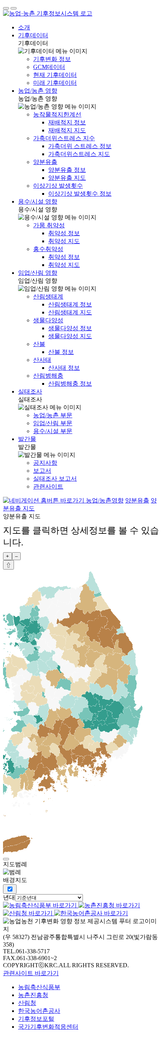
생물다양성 (48, 320)
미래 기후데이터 (55, 83)
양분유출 (45, 162)
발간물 (27, 439)
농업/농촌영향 (105, 500)
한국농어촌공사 (39, 1011)
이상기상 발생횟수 (58, 185)
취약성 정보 (64, 233)
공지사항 (45, 463)
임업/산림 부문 (52, 423)
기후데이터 (33, 35)
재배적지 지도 (67, 130)
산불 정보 (61, 352)
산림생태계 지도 (70, 312)
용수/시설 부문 (52, 431)
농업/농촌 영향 (37, 90)
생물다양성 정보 (70, 328)
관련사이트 (48, 486)
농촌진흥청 (33, 995)
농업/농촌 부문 (52, 415)
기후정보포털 (36, 1019)
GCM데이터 (49, 67)
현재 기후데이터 (55, 75)
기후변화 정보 (52, 59)
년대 (9, 897)
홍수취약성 (48, 249)
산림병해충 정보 (70, 383)
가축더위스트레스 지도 (79, 154)
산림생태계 (48, 296)
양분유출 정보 (67, 170)
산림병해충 (48, 375)
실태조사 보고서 (55, 478)
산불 (39, 344)
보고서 (42, 470)
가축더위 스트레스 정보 (80, 146)
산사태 (42, 360)
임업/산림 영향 (37, 273)
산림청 (27, 1003)
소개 (24, 27)
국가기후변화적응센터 (48, 1026)
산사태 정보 (64, 368)
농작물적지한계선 (57, 114)
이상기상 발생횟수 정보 (80, 193)
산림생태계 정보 (70, 304)
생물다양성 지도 (70, 336)
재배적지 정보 (67, 122)
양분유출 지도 (67, 178)
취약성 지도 (64, 241)
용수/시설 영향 (37, 201)
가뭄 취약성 (49, 225)
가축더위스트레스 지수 (64, 138)
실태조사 (30, 391)
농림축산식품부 (39, 987)
